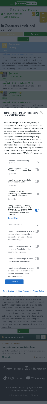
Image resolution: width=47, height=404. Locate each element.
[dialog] (23, 202)
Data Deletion (8, 291)
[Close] (41, 113)
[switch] (37, 169)
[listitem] (23, 162)
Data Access (23, 291)
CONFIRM (14, 281)
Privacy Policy (38, 291)
